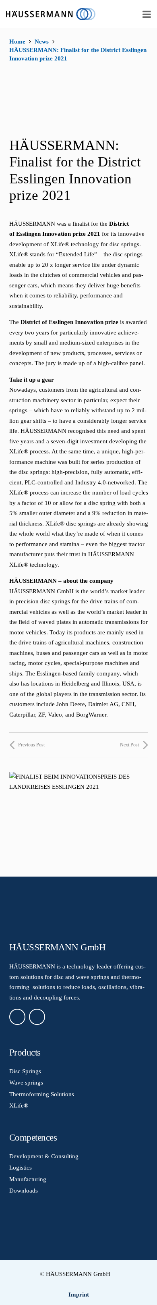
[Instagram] (37, 1017)
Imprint (78, 1294)
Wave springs (26, 1082)
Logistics (20, 1167)
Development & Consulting (43, 1156)
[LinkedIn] (17, 1017)
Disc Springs (25, 1071)
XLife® (18, 1105)
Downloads (23, 1190)
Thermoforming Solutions (41, 1094)
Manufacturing (27, 1179)
